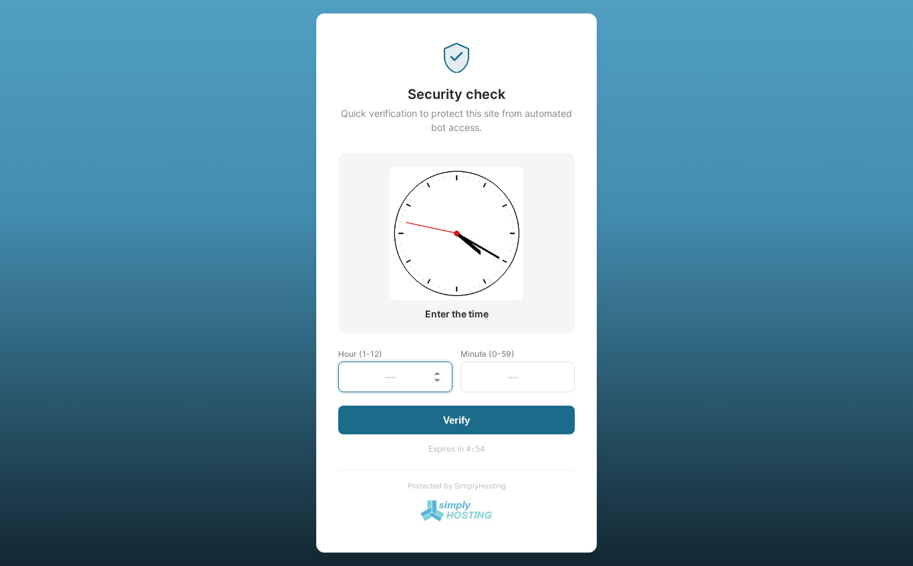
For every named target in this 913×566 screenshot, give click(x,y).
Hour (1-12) (360, 354)
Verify (456, 420)
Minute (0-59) (488, 354)
